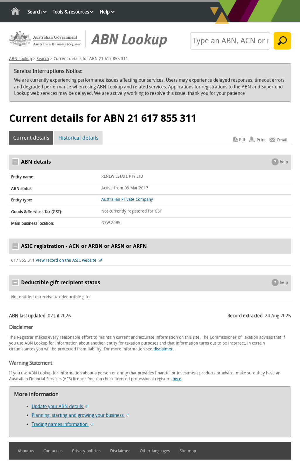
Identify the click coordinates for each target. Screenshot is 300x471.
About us (26, 450)
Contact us (52, 450)
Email (282, 139)
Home (15, 12)
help (284, 162)
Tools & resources (71, 12)
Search (35, 12)
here (177, 378)
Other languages (155, 450)
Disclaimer (120, 450)
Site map (188, 450)
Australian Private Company (127, 199)
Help (105, 12)
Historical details (78, 138)
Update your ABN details (58, 406)
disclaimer (163, 349)
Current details (31, 138)
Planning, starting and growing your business (78, 415)
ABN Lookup (20, 58)
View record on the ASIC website (67, 260)
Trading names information (60, 424)
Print (261, 139)
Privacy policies (86, 450)
